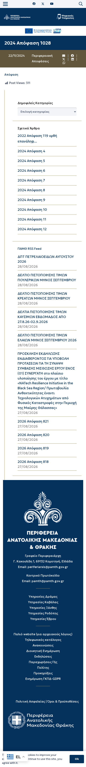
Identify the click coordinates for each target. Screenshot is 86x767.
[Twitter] (42, 4)
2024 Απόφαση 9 (31, 200)
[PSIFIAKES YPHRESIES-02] (66, 17)
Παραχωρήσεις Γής (43, 662)
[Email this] (63, 55)
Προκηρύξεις (43, 673)
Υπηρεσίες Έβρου (43, 619)
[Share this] (72, 55)
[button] (80, 4)
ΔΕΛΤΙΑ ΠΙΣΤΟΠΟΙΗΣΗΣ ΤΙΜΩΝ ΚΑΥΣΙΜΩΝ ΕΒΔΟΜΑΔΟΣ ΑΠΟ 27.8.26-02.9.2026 (42, 317)
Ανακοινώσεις (43, 645)
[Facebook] (34, 3)
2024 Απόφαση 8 (31, 190)
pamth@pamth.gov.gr (48, 581)
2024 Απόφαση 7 (31, 180)
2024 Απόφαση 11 (32, 219)
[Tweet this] (63, 59)
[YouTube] (51, 3)
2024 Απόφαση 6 (31, 171)
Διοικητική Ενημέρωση (43, 651)
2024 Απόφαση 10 (32, 210)
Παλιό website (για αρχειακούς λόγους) (43, 634)
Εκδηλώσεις (43, 656)
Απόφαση (11, 74)
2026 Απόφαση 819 (33, 448)
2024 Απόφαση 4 (31, 151)
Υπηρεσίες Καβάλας (43, 602)
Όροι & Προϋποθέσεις (63, 701)
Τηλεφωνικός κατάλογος (43, 640)
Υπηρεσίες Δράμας (43, 596)
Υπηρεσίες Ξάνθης (43, 608)
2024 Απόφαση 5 (31, 161)
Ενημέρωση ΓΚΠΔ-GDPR (43, 679)
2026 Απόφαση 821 (33, 421)
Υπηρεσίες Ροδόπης (43, 613)
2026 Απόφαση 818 (33, 462)
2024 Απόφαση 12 (32, 229)
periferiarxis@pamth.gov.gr (48, 567)
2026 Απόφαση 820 (33, 435)
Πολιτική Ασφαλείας (30, 701)
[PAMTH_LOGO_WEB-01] (17, 17)
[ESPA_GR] (43, 31)
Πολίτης (43, 667)
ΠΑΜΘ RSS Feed (29, 249)
